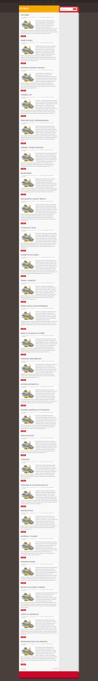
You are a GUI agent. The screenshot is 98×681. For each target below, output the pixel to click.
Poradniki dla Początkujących (34, 485)
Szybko (24, 9)
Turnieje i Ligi (26, 95)
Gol (32, 1)
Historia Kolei (27, 511)
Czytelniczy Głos (28, 228)
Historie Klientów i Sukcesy (33, 68)
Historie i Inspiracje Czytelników (35, 410)
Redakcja (35, 1)
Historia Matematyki (30, 384)
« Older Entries (23, 669)
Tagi (44, 1)
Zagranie (53, 1)
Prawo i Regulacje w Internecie (34, 306)
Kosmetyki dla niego (30, 255)
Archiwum (28, 1)
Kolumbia (25, 15)
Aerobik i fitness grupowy (32, 147)
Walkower (48, 1)
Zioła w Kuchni (27, 435)
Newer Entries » (56, 668)
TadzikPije (25, 459)
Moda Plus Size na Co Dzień (32, 333)
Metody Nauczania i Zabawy (33, 587)
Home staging (27, 40)
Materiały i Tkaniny (29, 536)
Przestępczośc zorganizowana (35, 120)
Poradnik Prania (28, 562)
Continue (23, 36)
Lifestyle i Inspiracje (29, 614)
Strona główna (22, 1)
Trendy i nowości (28, 280)
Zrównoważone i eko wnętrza (34, 641)
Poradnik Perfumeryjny (31, 359)
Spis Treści (41, 1)
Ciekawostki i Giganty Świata (33, 199)
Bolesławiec (26, 173)
